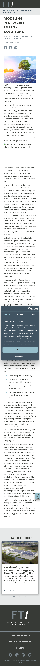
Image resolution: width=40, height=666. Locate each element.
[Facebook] (5, 47)
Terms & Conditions (20, 642)
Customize (19, 356)
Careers (20, 648)
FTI (7, 500)
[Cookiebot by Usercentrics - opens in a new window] (28, 308)
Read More (9, 590)
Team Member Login (20, 636)
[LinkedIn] (10, 47)
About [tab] (32, 314)
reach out (27, 513)
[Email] (15, 47)
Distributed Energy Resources (18, 37)
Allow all (20, 350)
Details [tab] (20, 314)
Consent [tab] (7, 314)
